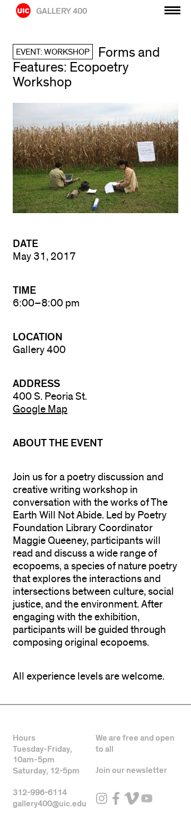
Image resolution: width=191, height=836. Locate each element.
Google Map (40, 409)
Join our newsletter (131, 770)
